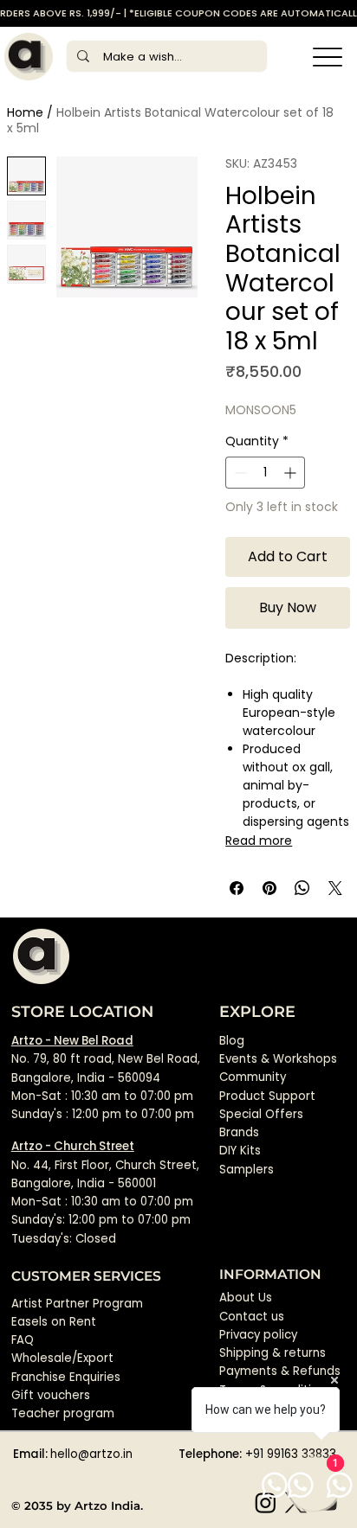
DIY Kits (240, 1150)
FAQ (22, 1340)
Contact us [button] (251, 1316)
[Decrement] (239, 472)
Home (25, 112)
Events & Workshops (278, 1059)
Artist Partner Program (77, 1303)
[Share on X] (335, 888)
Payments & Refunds (280, 1371)
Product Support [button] (267, 1096)
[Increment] (291, 472)
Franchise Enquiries (65, 1377)
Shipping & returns (272, 1353)
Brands (239, 1132)
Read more (258, 840)
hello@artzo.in (91, 1454)
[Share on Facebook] (236, 888)
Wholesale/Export (62, 1358)
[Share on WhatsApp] (302, 888)
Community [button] (252, 1077)
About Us (245, 1297)
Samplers (246, 1169)
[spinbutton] (265, 472)
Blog (231, 1041)
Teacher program (62, 1413)
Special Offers (261, 1114)
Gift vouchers (50, 1395)
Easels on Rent (53, 1322)
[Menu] (328, 57)
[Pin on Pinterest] (269, 888)
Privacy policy (258, 1335)
